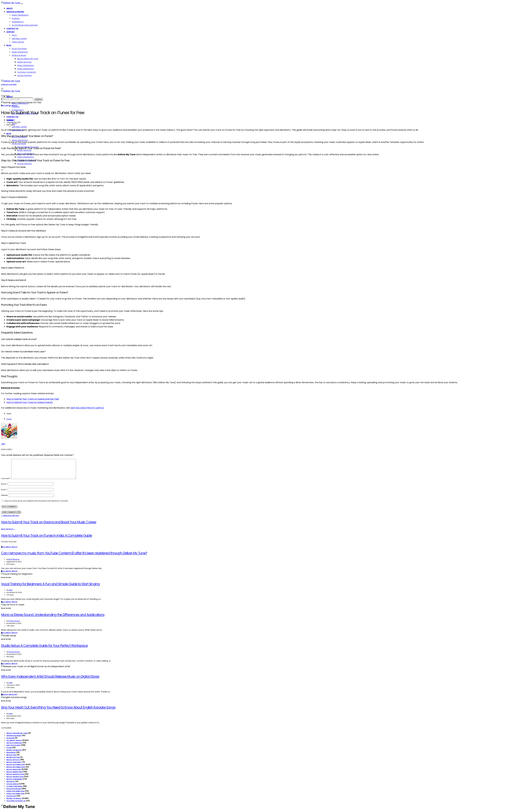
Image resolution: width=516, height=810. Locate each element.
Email (4, 489)
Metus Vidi (11, 755)
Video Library (18, 42)
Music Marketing (14, 772)
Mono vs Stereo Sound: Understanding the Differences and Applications (52, 615)
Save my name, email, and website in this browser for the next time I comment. (36, 501)
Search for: (5, 96)
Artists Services (24, 62)
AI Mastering (18, 21)
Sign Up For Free (9, 85)
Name (4, 484)
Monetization (13, 757)
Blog (8, 45)
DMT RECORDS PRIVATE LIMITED (87, 407)
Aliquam (10, 738)
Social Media (12, 784)
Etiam (9, 748)
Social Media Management (25, 25)
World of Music (14, 798)
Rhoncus (10, 781)
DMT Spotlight (13, 745)
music (9, 419)
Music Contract (14, 762)
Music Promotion (14, 777)
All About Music (19, 55)
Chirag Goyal (14, 621)
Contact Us (12, 28)
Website (4, 495)
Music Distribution (20, 15)
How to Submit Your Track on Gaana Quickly (29, 402)
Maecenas (11, 752)
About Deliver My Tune (27, 58)
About (9, 8)
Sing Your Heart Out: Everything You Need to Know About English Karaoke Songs (58, 707)
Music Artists (13, 760)
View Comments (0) (11, 512)
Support (10, 32)
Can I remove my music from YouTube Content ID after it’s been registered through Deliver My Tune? (74, 553)
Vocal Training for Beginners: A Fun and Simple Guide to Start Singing (50, 584)
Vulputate (11, 796)
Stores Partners (24, 75)
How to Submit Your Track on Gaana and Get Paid (32, 399)
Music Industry (13, 769)
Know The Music (19, 48)
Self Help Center (19, 38)
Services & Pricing (15, 12)
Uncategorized (13, 789)
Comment (6, 478)
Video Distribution (25, 68)
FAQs (14, 35)
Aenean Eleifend (13, 736)
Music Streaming (20, 52)
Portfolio (16, 18)
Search (38, 99)
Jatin (10, 120)
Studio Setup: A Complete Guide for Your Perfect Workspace (44, 645)
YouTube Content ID (26, 72)
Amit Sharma (13, 559)
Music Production (15, 774)
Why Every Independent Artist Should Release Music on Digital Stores (50, 676)
